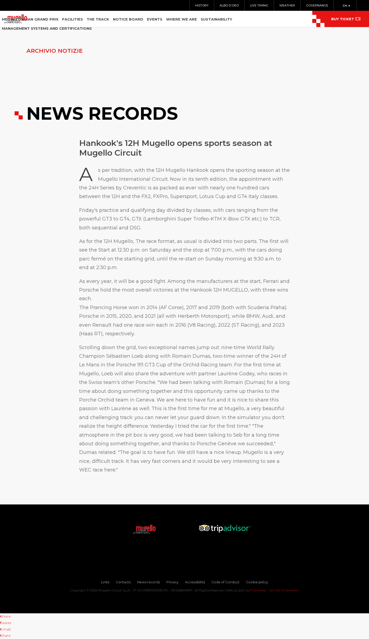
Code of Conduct (226, 582)
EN (345, 6)
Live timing (259, 5)
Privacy (172, 582)
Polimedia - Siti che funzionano (274, 590)
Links (105, 582)
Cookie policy (257, 582)
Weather (287, 5)
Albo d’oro (229, 5)
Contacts (123, 582)
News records (148, 582)
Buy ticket (342, 19)
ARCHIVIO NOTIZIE (54, 50)
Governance (317, 5)
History (202, 5)
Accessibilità (195, 582)
